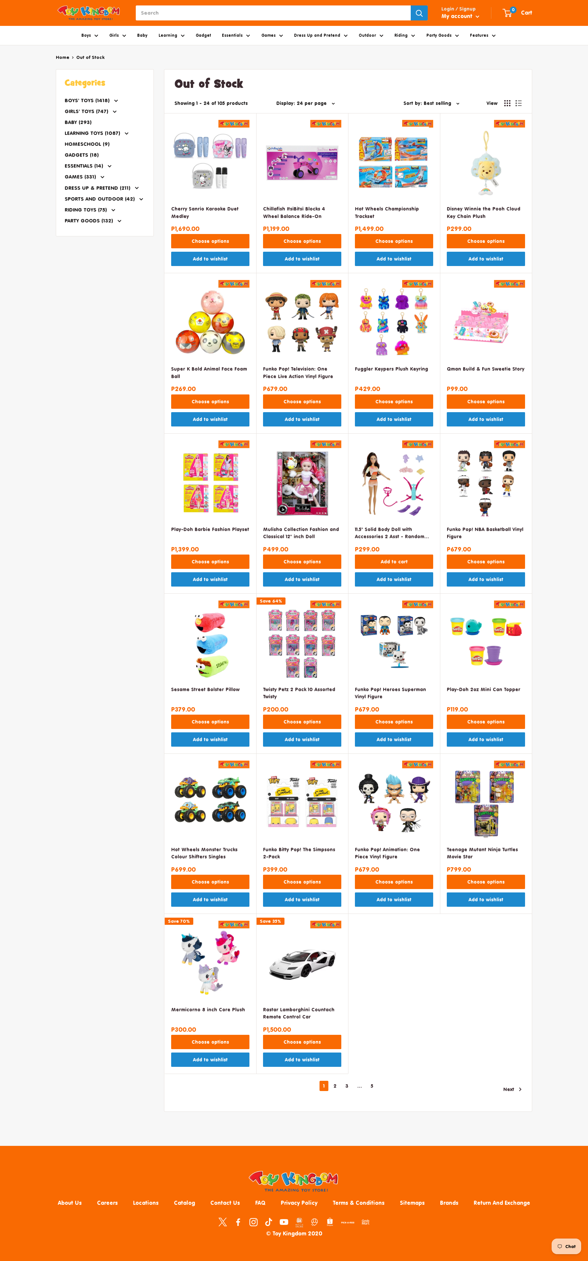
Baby (142, 35)
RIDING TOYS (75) (87, 209)
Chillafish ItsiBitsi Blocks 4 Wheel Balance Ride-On (294, 212)
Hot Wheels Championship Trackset (387, 212)
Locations (146, 1202)
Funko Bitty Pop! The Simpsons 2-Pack (299, 853)
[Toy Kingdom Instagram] (253, 1222)
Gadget (203, 35)
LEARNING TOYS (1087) (93, 133)
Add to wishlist (210, 259)
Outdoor (367, 35)
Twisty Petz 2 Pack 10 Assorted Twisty (299, 693)
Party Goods (439, 35)
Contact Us (225, 1202)
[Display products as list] (519, 103)
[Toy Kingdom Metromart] (314, 1222)
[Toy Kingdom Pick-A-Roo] (348, 1224)
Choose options (210, 241)
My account (457, 16)
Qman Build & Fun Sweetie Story (485, 369)
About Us (70, 1202)
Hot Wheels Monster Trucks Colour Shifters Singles (204, 853)
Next (508, 1089)
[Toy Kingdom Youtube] (284, 1222)
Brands (449, 1202)
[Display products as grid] (507, 103)
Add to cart (394, 561)
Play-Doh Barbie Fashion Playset (210, 529)
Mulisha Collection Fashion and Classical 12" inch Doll (301, 533)
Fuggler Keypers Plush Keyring (391, 369)
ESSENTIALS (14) (85, 165)
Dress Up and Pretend (317, 35)
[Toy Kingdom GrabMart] (365, 1222)
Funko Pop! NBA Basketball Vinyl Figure (485, 533)
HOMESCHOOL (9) (87, 144)
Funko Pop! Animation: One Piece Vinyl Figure (387, 853)
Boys (86, 35)
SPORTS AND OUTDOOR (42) (100, 199)
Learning (168, 35)
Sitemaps (412, 1202)
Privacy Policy (299, 1202)
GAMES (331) (81, 176)
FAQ (260, 1202)
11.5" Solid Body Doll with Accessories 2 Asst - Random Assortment (389, 533)
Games (268, 35)
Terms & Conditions (359, 1202)
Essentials (232, 35)
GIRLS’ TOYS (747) (87, 111)
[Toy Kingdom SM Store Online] (299, 1222)
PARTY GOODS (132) (90, 220)
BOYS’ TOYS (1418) (88, 100)
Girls (114, 35)
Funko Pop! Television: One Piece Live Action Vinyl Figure (298, 372)
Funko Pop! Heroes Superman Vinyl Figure (390, 693)
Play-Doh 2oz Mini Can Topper (483, 689)
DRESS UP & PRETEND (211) (98, 188)
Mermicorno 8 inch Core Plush (208, 1009)
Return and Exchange (502, 1202)
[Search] (419, 12)
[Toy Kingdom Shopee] (330, 1222)
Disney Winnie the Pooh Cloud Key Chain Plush (483, 212)
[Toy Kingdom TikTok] (268, 1222)
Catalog (184, 1202)
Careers (107, 1202)
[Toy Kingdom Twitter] (222, 1222)
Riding (401, 35)
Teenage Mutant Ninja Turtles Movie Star (482, 853)
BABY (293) (78, 122)
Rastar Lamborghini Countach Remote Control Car (298, 1013)
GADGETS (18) (82, 155)
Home (62, 57)
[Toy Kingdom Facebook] (238, 1222)
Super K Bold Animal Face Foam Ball (209, 372)
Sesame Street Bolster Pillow (205, 689)
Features (479, 35)
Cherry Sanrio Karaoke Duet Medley (205, 212)
